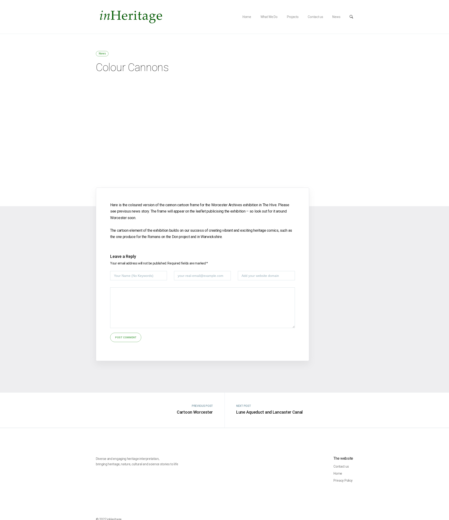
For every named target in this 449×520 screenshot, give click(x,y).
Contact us (315, 17)
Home (247, 17)
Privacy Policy (343, 480)
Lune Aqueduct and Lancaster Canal (269, 412)
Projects (293, 17)
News (336, 17)
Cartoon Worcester (195, 412)
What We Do (269, 17)
